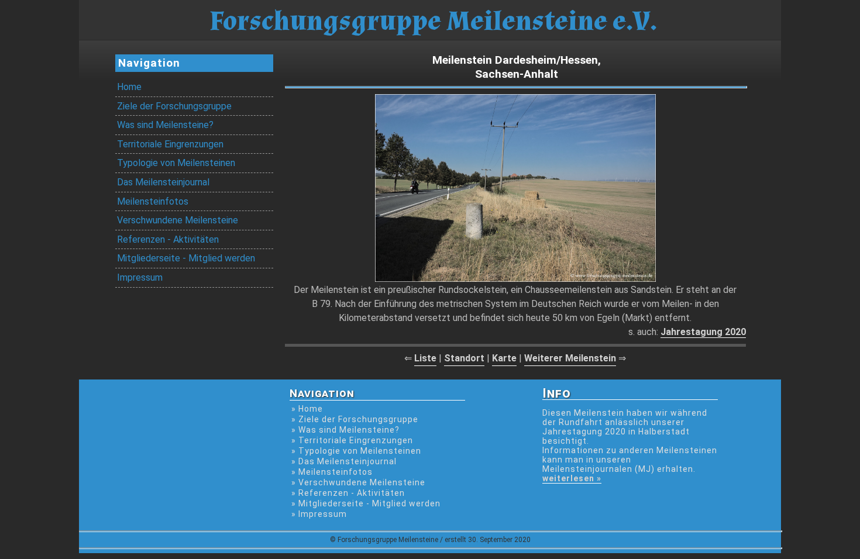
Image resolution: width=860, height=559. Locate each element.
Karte (504, 358)
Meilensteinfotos (152, 201)
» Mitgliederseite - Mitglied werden (366, 503)
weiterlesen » (571, 478)
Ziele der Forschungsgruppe (174, 106)
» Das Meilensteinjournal (344, 461)
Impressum (140, 277)
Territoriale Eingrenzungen (170, 144)
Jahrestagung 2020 (703, 331)
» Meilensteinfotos (332, 472)
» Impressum (319, 514)
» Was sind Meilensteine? (345, 429)
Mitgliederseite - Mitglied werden (186, 258)
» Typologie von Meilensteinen (356, 451)
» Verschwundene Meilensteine (358, 482)
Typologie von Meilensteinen (176, 162)
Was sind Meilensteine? (165, 124)
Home (129, 86)
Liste (425, 358)
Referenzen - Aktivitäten (168, 239)
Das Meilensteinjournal (163, 182)
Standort (464, 358)
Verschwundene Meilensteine (177, 220)
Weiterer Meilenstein (570, 358)
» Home (307, 408)
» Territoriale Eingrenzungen (352, 440)
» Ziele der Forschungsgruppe (354, 419)
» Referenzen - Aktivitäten (348, 493)
